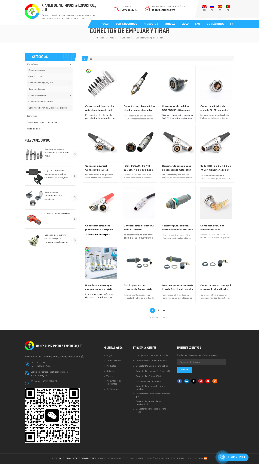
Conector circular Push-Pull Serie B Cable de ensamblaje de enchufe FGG (139, 228)
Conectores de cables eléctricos (151, 361)
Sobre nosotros (126, 24)
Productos (151, 24)
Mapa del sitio (145, 458)
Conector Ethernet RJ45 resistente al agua (47, 108)
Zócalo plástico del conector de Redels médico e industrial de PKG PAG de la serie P (139, 287)
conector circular (35, 77)
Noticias (169, 24)
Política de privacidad (172, 458)
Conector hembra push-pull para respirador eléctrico (215, 287)
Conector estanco (36, 70)
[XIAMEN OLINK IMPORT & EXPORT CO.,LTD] (32, 11)
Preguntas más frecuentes (113, 382)
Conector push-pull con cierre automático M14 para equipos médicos (177, 228)
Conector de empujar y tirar (40, 83)
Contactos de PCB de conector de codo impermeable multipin (212, 228)
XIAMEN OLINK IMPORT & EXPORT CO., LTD (69, 7)
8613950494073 (44, 366)
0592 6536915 (129, 10)
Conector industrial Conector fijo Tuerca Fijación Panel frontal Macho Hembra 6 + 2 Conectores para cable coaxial (98, 168)
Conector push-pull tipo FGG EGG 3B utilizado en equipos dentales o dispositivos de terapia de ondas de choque (176, 108)
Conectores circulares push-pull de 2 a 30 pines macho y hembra (99, 228)
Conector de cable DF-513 (57, 214)
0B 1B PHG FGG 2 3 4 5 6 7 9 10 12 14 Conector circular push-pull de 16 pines (215, 168)
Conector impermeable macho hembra (150, 387)
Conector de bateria (37, 95)
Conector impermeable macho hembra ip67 (150, 402)
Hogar (105, 24)
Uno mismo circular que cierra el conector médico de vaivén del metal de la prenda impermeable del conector (99, 287)
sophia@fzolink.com (163, 10)
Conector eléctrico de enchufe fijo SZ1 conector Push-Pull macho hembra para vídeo (214, 108)
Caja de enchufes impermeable (42, 122)
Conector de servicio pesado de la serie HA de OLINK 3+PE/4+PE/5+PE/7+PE (57, 153)
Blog (132, 458)
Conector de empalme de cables (152, 366)
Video (185, 24)
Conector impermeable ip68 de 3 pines (152, 410)
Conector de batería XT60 (148, 376)
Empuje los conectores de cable (152, 355)
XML (156, 458)
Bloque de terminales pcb (148, 381)
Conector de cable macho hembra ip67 (153, 395)
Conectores (127, 38)
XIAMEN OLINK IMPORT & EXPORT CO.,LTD (59, 346)
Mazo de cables (34, 129)
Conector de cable (36, 89)
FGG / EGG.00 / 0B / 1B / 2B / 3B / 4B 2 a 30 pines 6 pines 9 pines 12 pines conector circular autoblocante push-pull (138, 168)
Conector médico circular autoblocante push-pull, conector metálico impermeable (99, 108)
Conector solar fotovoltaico (40, 102)
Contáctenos (215, 24)
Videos (109, 376)
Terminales (32, 116)
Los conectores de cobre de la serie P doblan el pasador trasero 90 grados (177, 287)
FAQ (197, 24)
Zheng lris (42, 375)
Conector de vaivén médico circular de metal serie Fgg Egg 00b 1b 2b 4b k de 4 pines (139, 108)
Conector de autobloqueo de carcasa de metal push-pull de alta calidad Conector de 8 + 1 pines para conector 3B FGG (177, 168)
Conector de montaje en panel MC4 (153, 371)
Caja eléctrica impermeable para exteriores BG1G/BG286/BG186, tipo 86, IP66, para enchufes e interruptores (57, 196)
